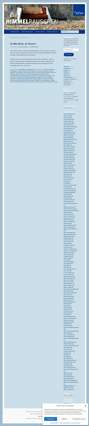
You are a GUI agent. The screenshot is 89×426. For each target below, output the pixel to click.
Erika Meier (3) (67, 176)
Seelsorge (12, 80)
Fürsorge (50, 71)
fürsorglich (13, 72)
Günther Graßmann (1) (70, 207)
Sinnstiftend (26, 80)
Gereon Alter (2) (68, 198)
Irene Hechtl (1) (68, 243)
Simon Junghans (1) (69, 334)
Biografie (19, 71)
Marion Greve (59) (68, 282)
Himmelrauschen (15, 31)
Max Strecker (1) (68, 294)
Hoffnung (12, 74)
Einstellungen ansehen (79, 419)
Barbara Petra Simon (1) (70, 139)
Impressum (66, 403)
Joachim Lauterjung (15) (70, 250)
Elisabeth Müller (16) (69, 172)
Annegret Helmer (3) (69, 128)
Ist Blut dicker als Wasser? (23, 44)
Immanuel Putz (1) (68, 240)
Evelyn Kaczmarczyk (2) (70, 185)
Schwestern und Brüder (47, 78)
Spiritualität (32, 80)
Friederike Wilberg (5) (69, 192)
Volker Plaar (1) (68, 375)
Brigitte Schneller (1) (69, 150)
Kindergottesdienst (36, 74)
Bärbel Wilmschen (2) (69, 134)
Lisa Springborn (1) (69, 272)
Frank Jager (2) (68, 187)
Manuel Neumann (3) (69, 276)
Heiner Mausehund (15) (70, 225)
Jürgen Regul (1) (68, 258)
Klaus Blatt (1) (67, 267)
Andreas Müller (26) (69, 119)
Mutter (43, 77)
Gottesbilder (47, 72)
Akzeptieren (50, 419)
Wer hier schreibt (40, 31)
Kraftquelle (48, 75)
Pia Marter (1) (67, 314)
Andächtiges (22, 69)
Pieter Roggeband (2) (69, 316)
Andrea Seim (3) (68, 117)
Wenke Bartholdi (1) (69, 376)
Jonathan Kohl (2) (68, 256)
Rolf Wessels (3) (68, 325)
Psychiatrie (13, 78)
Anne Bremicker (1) (69, 125)
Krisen (15, 77)
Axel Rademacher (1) (69, 132)
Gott (37, 72)
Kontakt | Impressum (75, 422)
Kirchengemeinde (14, 75)
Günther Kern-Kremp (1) (70, 209)
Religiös (35, 78)
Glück (33, 72)
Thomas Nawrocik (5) (69, 351)
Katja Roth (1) (67, 265)
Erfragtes (66, 70)
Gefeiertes (66, 75)
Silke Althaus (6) (68, 333)
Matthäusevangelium (36, 77)
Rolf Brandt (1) (67, 323)
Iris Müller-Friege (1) (69, 245)
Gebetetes (66, 73)
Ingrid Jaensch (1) (68, 241)
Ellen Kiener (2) (68, 174)
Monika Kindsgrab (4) (69, 302)
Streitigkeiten (46, 80)
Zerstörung (49, 82)
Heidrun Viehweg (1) (69, 221)
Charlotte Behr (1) (68, 152)
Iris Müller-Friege (34, 47)
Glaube (25, 72)
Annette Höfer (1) (68, 130)
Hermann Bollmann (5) (70, 234)
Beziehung (51, 69)
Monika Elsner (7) (68, 300)
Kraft (44, 75)
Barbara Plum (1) (68, 141)
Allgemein (66, 66)
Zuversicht (54, 82)
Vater (11, 82)
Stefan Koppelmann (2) (70, 342)
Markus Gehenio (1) (69, 285)
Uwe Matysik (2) (68, 364)
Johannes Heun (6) (69, 254)
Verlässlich (22, 82)
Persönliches (67, 83)
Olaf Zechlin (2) (68, 307)
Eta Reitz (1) (67, 181)
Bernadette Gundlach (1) (70, 143)
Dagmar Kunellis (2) (69, 161)
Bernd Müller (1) (68, 145)
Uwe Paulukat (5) (68, 365)
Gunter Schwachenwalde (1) (71, 210)
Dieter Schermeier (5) (69, 165)
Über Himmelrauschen (27, 31)
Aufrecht (46, 69)
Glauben (30, 72)
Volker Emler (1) (68, 373)
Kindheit (43, 74)
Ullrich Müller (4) (68, 358)
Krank (53, 75)
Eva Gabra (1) (67, 183)
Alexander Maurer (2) (69, 114)
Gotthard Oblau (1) (69, 201)
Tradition (52, 80)
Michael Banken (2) (69, 296)
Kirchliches (67, 81)
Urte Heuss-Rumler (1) (69, 362)
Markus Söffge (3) (68, 287)
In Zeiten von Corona (69, 79)
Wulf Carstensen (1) (69, 389)
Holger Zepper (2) (68, 238)
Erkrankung (45, 71)
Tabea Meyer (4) (68, 347)
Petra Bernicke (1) (68, 311)
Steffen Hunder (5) (68, 344)
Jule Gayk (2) (67, 260)
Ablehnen (64, 419)
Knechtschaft (34, 75)
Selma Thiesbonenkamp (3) (71, 331)
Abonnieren (69, 54)
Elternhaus (34, 71)
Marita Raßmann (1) (69, 283)
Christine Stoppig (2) (69, 157)
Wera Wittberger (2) (69, 378)
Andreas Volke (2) (68, 121)
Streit (41, 80)
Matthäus (28, 77)
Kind (29, 74)
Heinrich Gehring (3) (69, 227)
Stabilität (37, 80)
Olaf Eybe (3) (67, 305)
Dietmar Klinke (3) (68, 167)
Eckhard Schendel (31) (70, 170)
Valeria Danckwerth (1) (70, 367)
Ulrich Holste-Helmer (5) (70, 360)
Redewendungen (28, 78)
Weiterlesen (28, 65)
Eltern (29, 71)
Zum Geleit (67, 84)
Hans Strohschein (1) (69, 216)
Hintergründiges (30, 69)
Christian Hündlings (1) (70, 154)
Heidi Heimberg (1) (69, 219)
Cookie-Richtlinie (54, 422)
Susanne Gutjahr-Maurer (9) (71, 345)
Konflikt (40, 75)
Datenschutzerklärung (64, 422)
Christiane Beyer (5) (69, 156)
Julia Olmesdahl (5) (69, 261)
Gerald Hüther (19, 72)
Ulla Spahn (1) (67, 356)
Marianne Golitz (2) (69, 280)
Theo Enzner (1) (68, 349)
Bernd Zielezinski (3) (69, 146)
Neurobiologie (48, 77)
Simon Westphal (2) (69, 336)
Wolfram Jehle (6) (68, 387)
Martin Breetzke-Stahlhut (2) (71, 289)
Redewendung (19, 78)
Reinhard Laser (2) (68, 320)
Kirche (47, 74)
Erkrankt (39, 71)
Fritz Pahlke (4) (68, 194)
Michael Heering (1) (69, 298)
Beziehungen (13, 71)
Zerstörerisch (42, 82)
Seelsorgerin (19, 80)
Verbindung (16, 82)
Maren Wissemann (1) (69, 278)
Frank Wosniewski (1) (69, 188)
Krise (11, 77)
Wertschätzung (34, 82)
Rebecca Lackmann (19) (70, 318)
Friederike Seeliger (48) (70, 190)
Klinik (20, 75)
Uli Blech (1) (67, 355)
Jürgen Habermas (19, 74)
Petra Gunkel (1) (68, 313)
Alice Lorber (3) (68, 115)
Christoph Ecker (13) (69, 159)
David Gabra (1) (68, 163)
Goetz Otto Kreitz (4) (69, 199)
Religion (39, 78)
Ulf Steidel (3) (67, 353)
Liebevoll (19, 77)
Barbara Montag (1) (69, 137)
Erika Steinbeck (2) (69, 177)
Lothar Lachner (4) (68, 274)
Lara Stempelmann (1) (69, 269)
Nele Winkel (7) (68, 303)
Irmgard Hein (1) (68, 247)
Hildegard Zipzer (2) (69, 236)
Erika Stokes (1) (68, 179)
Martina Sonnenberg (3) (70, 292)
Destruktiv (24, 71)
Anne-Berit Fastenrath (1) (70, 126)
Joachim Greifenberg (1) (70, 249)
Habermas (53, 72)
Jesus (26, 74)
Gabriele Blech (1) (68, 196)
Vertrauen (27, 82)
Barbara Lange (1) (68, 135)
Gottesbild (40, 72)
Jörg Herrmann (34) (69, 252)
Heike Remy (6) (68, 223)
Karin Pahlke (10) (68, 263)
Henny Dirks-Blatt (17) (69, 232)
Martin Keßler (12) (68, 291)
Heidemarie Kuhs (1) (69, 218)
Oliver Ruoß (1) (68, 309)
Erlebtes (66, 72)
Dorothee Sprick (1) (69, 168)
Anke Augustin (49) (69, 123)
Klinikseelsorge (27, 75)
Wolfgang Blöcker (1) (69, 386)
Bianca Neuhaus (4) (69, 148)
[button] (85, 406)
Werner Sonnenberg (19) (70, 380)
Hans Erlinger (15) (68, 214)
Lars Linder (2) (67, 271)
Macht (23, 77)
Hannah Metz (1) (68, 212)
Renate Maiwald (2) (69, 322)
